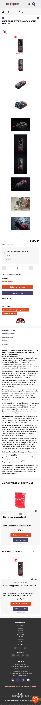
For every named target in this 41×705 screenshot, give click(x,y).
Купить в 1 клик (17, 293)
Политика (21, 639)
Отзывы (5, 344)
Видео (4, 341)
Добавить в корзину (17, 287)
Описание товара (8, 330)
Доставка (20, 632)
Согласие (20, 637)
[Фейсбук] (18, 680)
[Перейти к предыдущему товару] (3, 18)
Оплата (20, 630)
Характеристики (8, 334)
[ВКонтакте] (12, 680)
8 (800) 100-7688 (27, 673)
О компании (20, 626)
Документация (7, 337)
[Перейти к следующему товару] (38, 18)
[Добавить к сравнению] (36, 511)
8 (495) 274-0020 (17, 673)
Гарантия (20, 628)
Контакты (20, 641)
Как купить (20, 634)
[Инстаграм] (28, 680)
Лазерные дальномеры (26, 12)
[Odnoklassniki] (23, 680)
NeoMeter (12, 4)
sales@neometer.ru (22, 675)
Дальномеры (12, 12)
